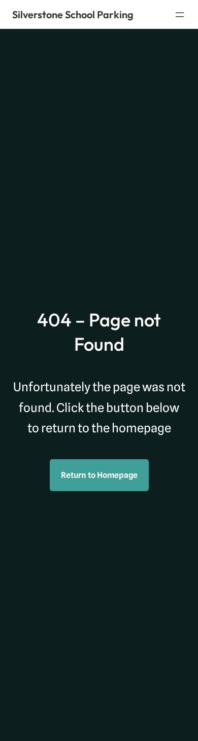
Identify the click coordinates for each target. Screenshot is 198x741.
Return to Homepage (99, 475)
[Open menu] (180, 15)
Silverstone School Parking (73, 14)
